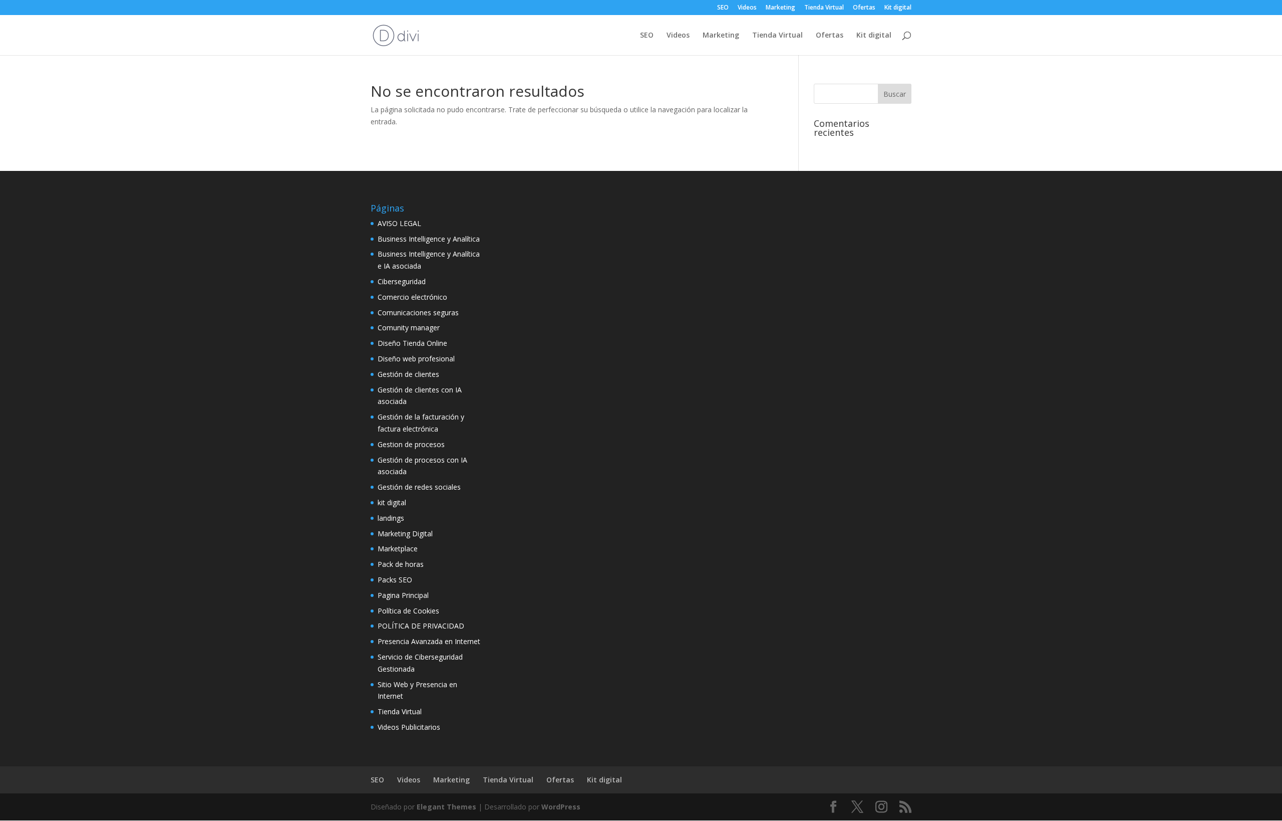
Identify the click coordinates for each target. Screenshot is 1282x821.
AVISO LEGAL (399, 223)
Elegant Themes (446, 806)
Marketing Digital (405, 533)
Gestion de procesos (411, 444)
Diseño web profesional (416, 358)
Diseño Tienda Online (412, 343)
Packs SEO (395, 579)
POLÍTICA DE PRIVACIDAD (421, 626)
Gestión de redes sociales (419, 487)
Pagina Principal (403, 595)
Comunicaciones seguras (418, 312)
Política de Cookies (408, 610)
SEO (723, 8)
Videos (747, 8)
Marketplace (398, 548)
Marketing (780, 8)
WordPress (560, 806)
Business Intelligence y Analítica (429, 239)
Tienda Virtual (824, 8)
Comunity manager (409, 327)
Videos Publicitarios (409, 727)
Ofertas (864, 8)
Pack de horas (401, 564)
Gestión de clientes (408, 374)
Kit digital (897, 8)
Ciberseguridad (402, 281)
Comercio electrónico (412, 297)
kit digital (392, 502)
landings (391, 518)
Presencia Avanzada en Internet (429, 641)
